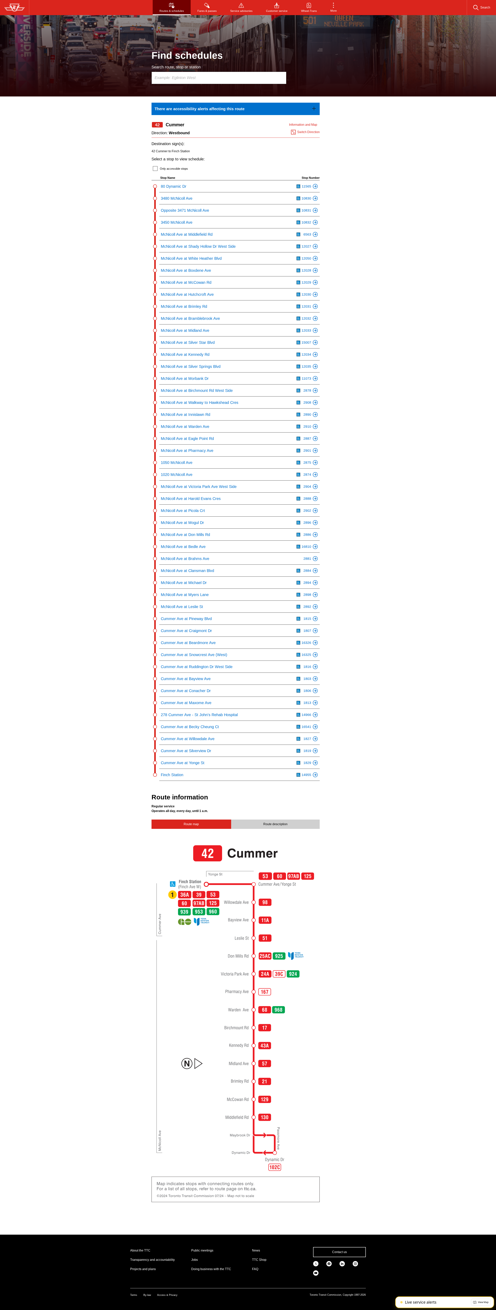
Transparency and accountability (152, 1259)
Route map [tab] (191, 824)
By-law (147, 1295)
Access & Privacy (167, 1295)
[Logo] (14, 7)
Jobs (194, 1259)
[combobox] (219, 78)
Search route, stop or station (176, 67)
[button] (334, 7)
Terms (133, 1295)
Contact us (339, 1252)
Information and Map (303, 124)
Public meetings (202, 1250)
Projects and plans (143, 1269)
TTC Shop (259, 1259)
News (256, 1250)
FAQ (255, 1269)
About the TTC (140, 1250)
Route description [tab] (275, 824)
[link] (236, 109)
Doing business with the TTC (211, 1269)
